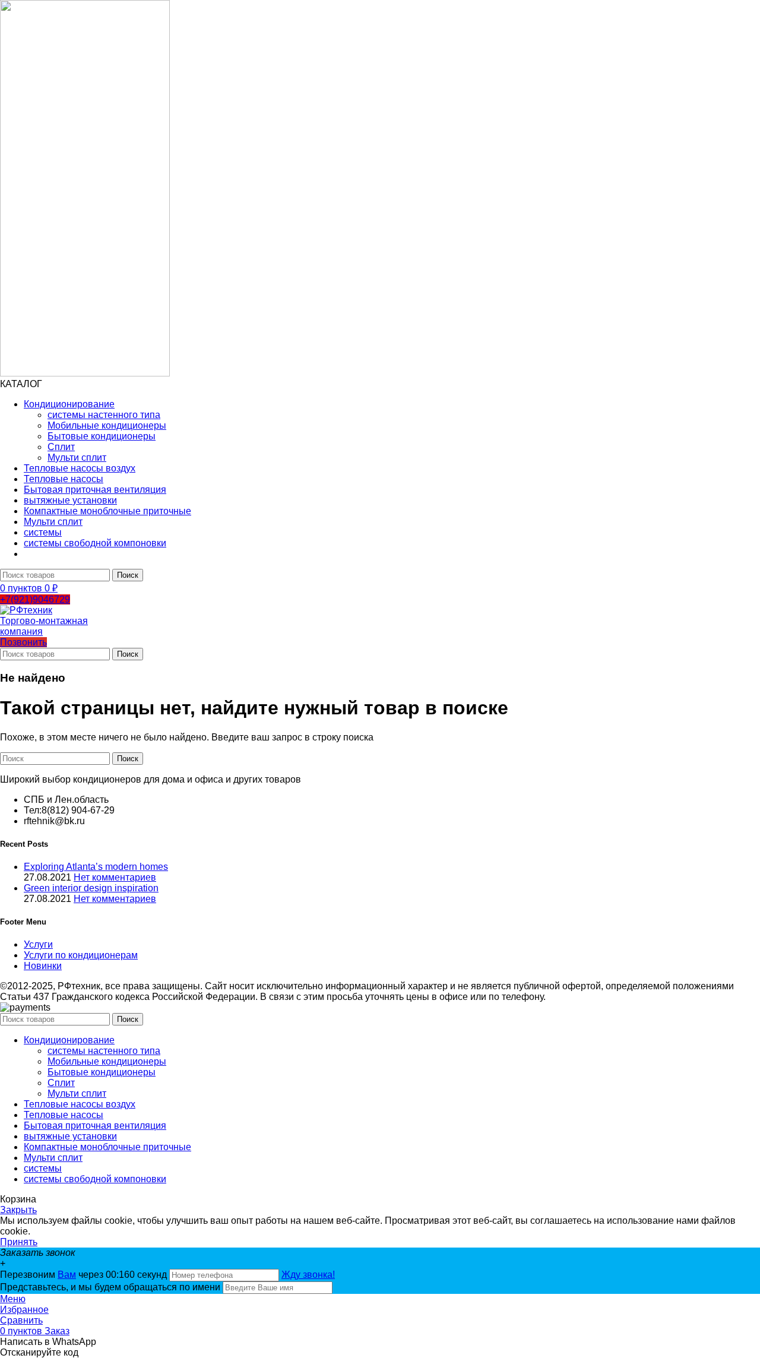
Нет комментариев (115, 877)
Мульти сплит (77, 457)
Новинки (43, 966)
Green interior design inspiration (91, 888)
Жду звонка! (308, 1275)
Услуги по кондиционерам (81, 955)
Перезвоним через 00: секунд (84, 1275)
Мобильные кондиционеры (107, 425)
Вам (67, 1275)
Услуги (38, 944)
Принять (18, 1242)
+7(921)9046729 (35, 599)
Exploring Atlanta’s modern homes (96, 867)
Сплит (61, 447)
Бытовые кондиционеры (102, 436)
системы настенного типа (104, 415)
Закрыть (18, 1210)
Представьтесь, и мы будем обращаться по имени (110, 1287)
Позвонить (23, 642)
